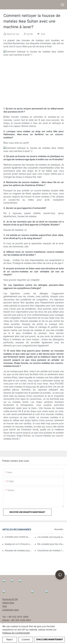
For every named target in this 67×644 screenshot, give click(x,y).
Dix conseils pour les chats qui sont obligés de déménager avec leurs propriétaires (51, 544)
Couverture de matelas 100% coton (51, 550)
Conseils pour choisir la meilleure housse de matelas (17, 536)
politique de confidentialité (16, 632)
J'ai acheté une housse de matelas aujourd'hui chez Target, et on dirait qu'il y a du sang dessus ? (51, 537)
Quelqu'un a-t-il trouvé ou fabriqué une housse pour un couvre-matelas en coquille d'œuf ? (18, 544)
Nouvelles (58, 529)
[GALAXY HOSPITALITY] (37, 591)
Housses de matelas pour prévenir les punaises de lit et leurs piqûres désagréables (18, 550)
